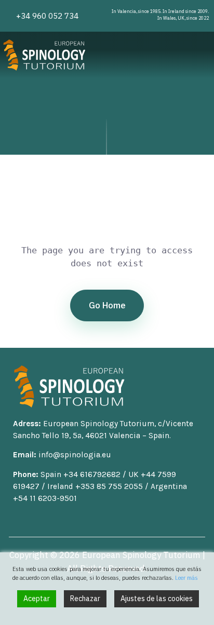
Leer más (186, 577)
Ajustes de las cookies (157, 598)
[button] (204, 55)
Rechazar (85, 598)
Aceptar (36, 598)
